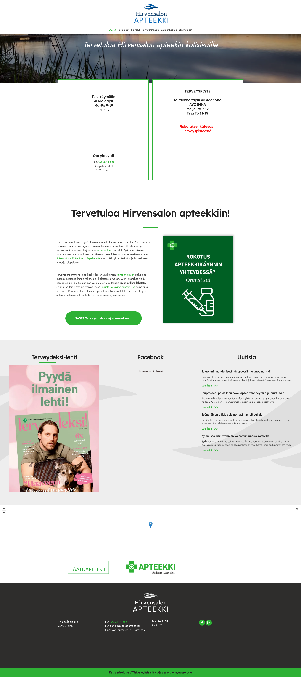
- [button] (4, 513)
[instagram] (209, 623)
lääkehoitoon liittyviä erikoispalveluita (78, 258)
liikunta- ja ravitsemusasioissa (118, 287)
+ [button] (4, 508)
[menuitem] (112, 29)
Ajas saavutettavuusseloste (175, 672)
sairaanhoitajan (125, 275)
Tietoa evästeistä (143, 672)
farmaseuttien (104, 250)
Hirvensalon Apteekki (150, 371)
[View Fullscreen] (4, 519)
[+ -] (150, 528)
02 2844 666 (106, 162)
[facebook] (202, 623)
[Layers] (297, 508)
